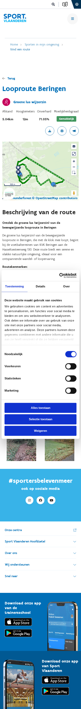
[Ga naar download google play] (18, 638)
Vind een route (20, 49)
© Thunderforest (19, 198)
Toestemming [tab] (14, 286)
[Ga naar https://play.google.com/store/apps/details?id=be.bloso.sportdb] (55, 696)
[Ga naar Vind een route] (15, 19)
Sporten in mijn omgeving (42, 44)
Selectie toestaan (40, 419)
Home (14, 44)
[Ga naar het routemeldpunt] (74, 130)
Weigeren (40, 430)
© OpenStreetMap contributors (54, 198)
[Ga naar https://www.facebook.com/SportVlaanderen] (40, 500)
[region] (40, 171)
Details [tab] (40, 286)
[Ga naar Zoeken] (53, 4)
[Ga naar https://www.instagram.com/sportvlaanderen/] (29, 500)
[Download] (49, 130)
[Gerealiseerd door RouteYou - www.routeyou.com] (9, 197)
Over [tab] (66, 286)
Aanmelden (65, 4)
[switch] (70, 366)
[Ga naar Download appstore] (18, 627)
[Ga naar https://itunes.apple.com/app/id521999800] (55, 685)
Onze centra (13, 530)
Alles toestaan (40, 407)
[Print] (61, 130)
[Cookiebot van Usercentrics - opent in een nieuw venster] (59, 275)
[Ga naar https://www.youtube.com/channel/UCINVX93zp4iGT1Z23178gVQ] (51, 500)
